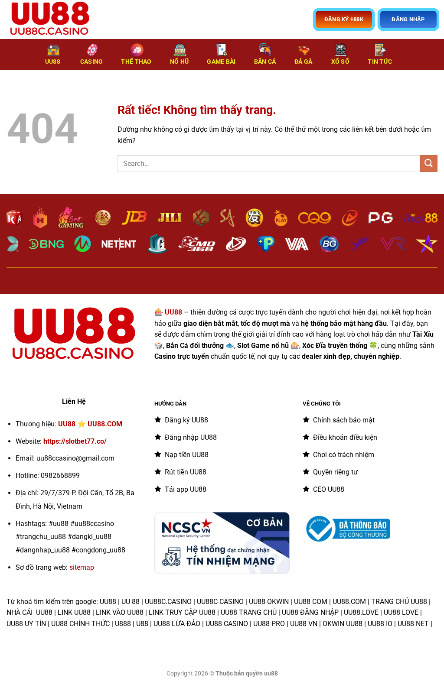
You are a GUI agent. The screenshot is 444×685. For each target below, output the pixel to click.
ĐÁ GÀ (303, 61)
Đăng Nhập (408, 19)
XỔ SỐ (340, 61)
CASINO (91, 61)
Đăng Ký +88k (343, 19)
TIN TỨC (380, 61)
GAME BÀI (221, 61)
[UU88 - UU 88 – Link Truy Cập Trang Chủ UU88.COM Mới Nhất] (50, 19)
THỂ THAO (136, 61)
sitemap (81, 567)
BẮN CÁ (265, 61)
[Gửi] (428, 163)
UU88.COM (105, 424)
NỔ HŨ (179, 61)
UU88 (52, 61)
